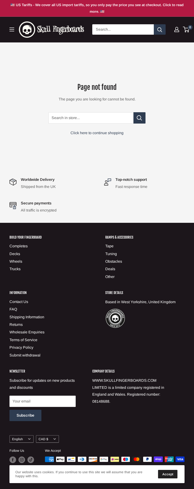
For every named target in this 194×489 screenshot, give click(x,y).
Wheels (15, 261)
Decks (14, 254)
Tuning (111, 254)
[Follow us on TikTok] (30, 459)
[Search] (160, 29)
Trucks (15, 269)
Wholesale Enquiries (26, 332)
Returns (16, 325)
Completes (18, 246)
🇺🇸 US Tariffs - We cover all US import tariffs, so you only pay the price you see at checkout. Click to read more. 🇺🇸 (97, 8)
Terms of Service (23, 340)
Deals (110, 269)
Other (110, 277)
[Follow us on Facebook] (12, 459)
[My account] (176, 29)
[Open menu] (11, 29)
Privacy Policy (21, 347)
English (17, 439)
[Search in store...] (139, 118)
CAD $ (43, 439)
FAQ (13, 309)
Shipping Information (26, 317)
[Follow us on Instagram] (21, 459)
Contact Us (18, 302)
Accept (167, 474)
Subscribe (25, 415)
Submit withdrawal (24, 355)
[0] (186, 29)
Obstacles (113, 261)
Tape (109, 246)
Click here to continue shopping (97, 133)
